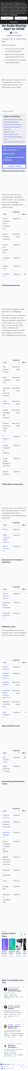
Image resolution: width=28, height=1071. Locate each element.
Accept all (7, 18)
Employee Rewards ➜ (6, 615)
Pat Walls (15, 33)
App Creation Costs (11, 134)
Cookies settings (14, 22)
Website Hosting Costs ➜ (6, 675)
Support (13, 1064)
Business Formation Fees (13, 119)
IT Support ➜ (6, 438)
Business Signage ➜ (6, 835)
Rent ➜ (5, 529)
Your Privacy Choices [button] (9, 1068)
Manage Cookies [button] (4, 1066)
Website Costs (9, 132)
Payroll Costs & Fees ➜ (6, 596)
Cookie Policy (14, 15)
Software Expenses (11, 122)
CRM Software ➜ (6, 403)
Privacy (18, 1064)
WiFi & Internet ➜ (6, 548)
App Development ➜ (6, 759)
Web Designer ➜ (6, 714)
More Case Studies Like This (14, 142)
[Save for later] (24, 987)
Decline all (21, 18)
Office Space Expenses (12, 124)
